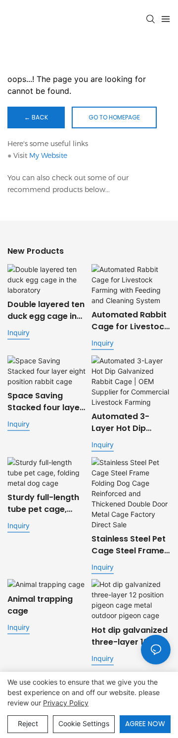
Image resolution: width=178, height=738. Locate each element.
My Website (48, 155)
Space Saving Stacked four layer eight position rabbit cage (45, 402)
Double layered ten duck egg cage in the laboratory (46, 310)
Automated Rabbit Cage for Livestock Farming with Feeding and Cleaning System (130, 321)
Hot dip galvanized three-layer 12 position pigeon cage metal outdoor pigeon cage (129, 636)
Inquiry (18, 332)
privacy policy (66, 703)
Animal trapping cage (40, 605)
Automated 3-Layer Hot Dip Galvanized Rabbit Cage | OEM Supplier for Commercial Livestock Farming (128, 422)
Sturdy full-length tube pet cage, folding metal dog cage (43, 503)
